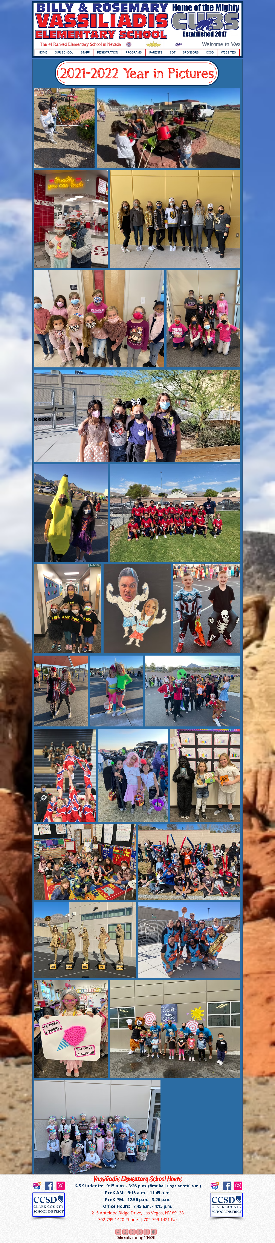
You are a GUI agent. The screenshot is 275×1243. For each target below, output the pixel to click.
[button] (64, 52)
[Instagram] (61, 1186)
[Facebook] (49, 1186)
